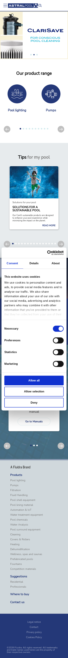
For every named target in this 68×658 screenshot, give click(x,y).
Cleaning (15, 534)
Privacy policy (34, 632)
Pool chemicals (19, 519)
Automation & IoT (20, 509)
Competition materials (23, 569)
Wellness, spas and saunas (26, 554)
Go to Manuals (34, 421)
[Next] (61, 129)
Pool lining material (21, 505)
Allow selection (34, 391)
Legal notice (34, 622)
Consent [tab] (12, 263)
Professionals (18, 586)
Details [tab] (34, 263)
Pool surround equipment (25, 529)
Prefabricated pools (21, 559)
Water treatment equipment (26, 514)
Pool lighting (17, 480)
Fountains (16, 564)
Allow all (34, 380)
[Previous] (7, 129)
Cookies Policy (34, 637)
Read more (49, 225)
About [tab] (56, 263)
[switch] (58, 340)
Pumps (14, 485)
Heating (14, 544)
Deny (34, 402)
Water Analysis (19, 524)
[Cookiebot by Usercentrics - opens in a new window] (48, 252)
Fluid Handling (19, 495)
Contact (34, 627)
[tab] (31, 54)
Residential (16, 581)
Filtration (15, 490)
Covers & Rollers (20, 539)
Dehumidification (20, 549)
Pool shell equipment (22, 500)
